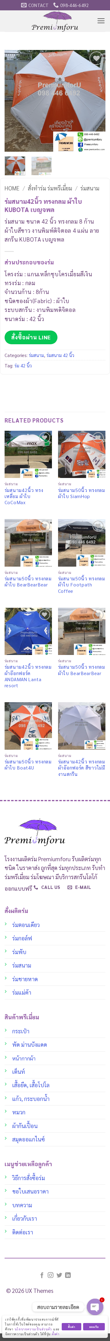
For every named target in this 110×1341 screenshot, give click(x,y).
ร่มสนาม (89, 188)
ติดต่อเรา (22, 1232)
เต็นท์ (18, 1071)
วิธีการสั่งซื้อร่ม (28, 1177)
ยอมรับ (94, 1327)
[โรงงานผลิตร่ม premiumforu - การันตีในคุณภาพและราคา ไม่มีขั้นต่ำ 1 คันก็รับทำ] (55, 21)
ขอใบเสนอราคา (30, 1191)
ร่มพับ (19, 951)
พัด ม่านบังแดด (29, 1044)
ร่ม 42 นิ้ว (23, 365)
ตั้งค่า (56, 1334)
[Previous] (14, 101)
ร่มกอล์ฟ (22, 938)
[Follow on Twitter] (59, 1275)
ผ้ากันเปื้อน (25, 1125)
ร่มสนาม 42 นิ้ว (60, 355)
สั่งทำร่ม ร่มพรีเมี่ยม (50, 188)
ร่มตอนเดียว (26, 924)
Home (12, 188)
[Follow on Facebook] (42, 1275)
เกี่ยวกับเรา (24, 1218)
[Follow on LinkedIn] (68, 1275)
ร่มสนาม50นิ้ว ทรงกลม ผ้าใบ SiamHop (81, 493)
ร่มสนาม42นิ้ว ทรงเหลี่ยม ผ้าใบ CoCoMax (24, 496)
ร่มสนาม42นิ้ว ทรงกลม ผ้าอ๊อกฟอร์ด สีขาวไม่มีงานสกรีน (81, 768)
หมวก (18, 1112)
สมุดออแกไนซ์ (28, 1139)
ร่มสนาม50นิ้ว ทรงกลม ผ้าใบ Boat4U (28, 765)
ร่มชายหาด (25, 978)
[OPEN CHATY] (95, 1307)
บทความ (22, 1204)
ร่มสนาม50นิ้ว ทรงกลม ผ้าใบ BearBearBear (28, 581)
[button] (101, 21)
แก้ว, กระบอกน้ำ (31, 1098)
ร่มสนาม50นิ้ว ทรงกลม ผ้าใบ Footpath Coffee (81, 584)
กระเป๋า (20, 1031)
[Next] (95, 101)
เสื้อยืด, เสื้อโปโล (31, 1084)
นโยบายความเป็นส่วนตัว (33, 1329)
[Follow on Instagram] (50, 1275)
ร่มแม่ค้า (21, 992)
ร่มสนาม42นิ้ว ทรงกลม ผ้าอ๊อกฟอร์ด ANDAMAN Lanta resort (28, 676)
